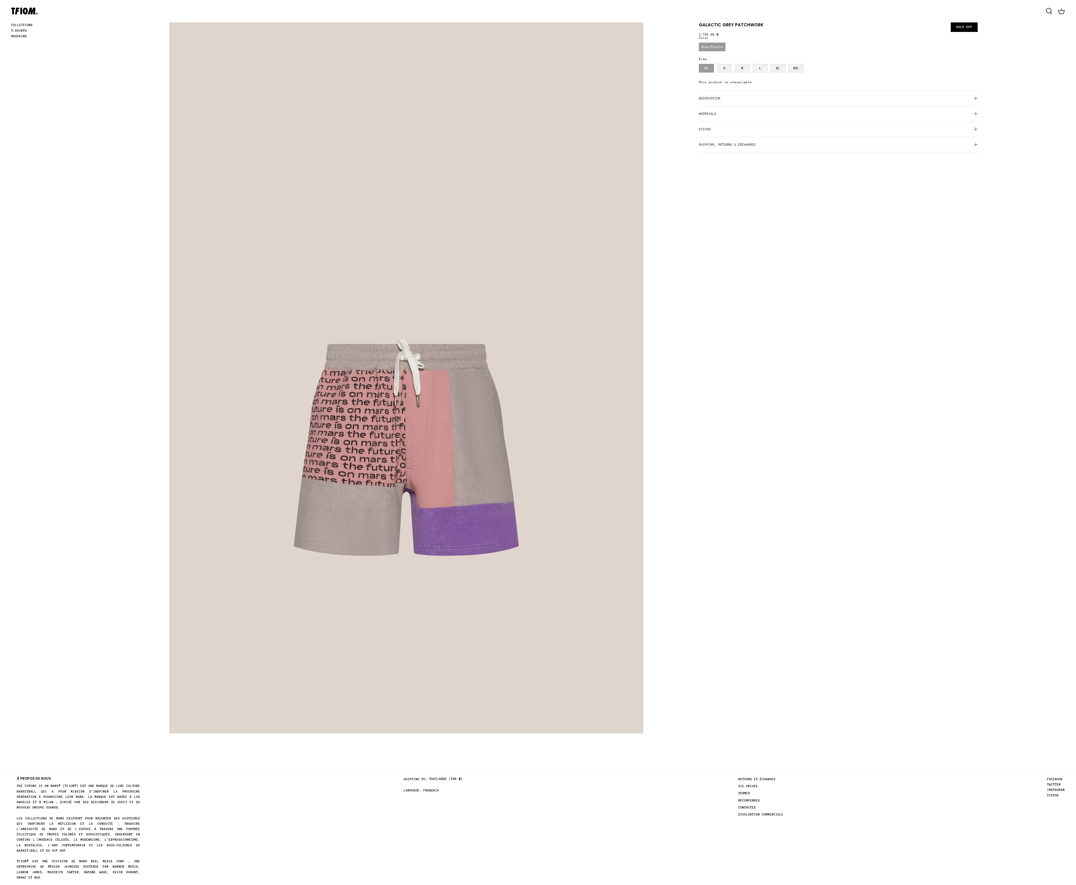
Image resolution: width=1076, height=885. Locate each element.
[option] (406, 377)
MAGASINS (19, 36)
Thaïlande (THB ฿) (446, 779)
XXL (796, 68)
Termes (744, 793)
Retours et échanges (757, 779)
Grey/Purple (712, 47)
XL (778, 68)
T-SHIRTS (19, 30)
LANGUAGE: (412, 790)
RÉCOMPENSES (749, 800)
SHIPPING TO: (415, 779)
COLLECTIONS (22, 25)
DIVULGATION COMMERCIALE (760, 814)
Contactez (747, 807)
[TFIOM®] (24, 11)
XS (706, 68)
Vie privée (748, 786)
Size (703, 59)
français (431, 790)
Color (704, 38)
